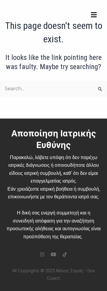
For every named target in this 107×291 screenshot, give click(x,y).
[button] (93, 15)
